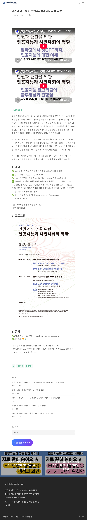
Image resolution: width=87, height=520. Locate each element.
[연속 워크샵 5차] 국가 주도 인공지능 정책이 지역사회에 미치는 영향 (36, 398)
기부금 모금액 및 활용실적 (23, 517)
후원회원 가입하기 (22, 442)
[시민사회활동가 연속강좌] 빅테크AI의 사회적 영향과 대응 (32, 413)
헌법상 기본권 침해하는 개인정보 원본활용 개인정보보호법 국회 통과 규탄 (38, 382)
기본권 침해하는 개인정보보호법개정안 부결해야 (29, 405)
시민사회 (20, 366)
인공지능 (29, 366)
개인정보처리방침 (8, 517)
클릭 (26, 339)
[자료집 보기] (17, 109)
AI (13, 366)
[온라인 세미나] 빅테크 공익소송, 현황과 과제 (28, 390)
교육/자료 (30, 15)
